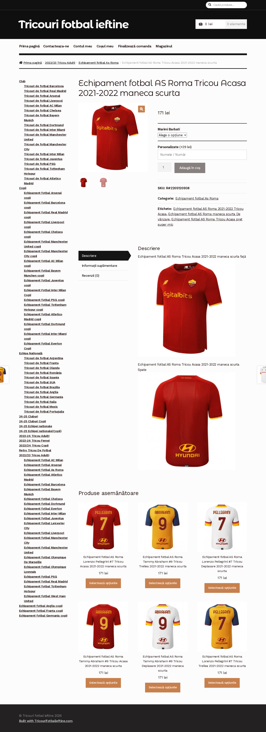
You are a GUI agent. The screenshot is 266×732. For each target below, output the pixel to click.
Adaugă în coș (189, 168)
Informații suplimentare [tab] (99, 266)
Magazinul (164, 46)
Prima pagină (29, 46)
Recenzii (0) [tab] (90, 276)
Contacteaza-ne (56, 46)
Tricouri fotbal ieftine (73, 24)
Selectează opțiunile (103, 583)
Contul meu (82, 46)
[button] (141, 109)
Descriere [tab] (89, 256)
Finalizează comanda (134, 46)
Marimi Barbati (169, 129)
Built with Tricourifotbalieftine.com (45, 721)
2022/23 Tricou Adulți (60, 63)
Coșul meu (105, 46)
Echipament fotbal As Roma (98, 63)
